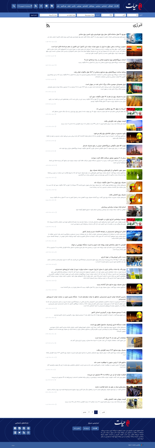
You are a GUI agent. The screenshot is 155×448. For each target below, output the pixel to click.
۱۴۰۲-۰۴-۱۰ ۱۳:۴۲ (50, 334)
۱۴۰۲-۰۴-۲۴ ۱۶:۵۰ (50, 190)
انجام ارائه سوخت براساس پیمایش (113, 207)
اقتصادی (85, 6)
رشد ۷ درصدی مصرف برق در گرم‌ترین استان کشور (108, 312)
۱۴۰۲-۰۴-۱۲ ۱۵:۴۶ (50, 318)
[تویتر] (20, 433)
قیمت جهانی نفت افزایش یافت (115, 121)
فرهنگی (110, 6)
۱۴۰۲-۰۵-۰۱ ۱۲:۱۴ (50, 104)
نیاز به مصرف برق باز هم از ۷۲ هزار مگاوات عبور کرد (107, 97)
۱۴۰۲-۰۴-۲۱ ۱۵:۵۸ (50, 200)
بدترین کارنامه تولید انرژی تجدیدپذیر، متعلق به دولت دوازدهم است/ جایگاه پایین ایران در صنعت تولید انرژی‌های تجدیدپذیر (86, 298)
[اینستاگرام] (28, 433)
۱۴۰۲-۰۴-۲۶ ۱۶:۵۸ (50, 178)
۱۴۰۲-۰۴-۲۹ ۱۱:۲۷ (50, 151)
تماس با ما (77, 428)
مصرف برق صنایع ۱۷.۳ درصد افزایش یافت (111, 350)
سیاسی (98, 6)
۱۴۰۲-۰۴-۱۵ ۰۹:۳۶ (50, 264)
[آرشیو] (15, 433)
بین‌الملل (91, 6)
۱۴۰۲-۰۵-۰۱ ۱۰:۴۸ (50, 114)
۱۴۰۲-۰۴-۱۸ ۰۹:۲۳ (50, 252)
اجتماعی (104, 6)
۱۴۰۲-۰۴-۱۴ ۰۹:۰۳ (50, 290)
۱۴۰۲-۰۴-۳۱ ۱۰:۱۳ (50, 141)
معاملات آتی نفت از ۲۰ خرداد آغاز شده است (110, 338)
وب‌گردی (63, 6)
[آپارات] (28, 428)
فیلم (69, 6)
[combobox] (132, 15)
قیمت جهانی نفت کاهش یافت (115, 399)
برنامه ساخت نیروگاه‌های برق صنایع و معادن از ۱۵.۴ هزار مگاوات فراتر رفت (100, 72)
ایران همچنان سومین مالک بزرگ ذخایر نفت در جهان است (106, 84)
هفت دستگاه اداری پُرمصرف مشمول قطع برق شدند (108, 325)
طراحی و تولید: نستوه (134, 445)
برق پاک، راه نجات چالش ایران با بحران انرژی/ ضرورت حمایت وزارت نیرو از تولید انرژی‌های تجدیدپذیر (90, 269)
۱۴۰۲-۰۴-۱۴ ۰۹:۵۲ (50, 281)
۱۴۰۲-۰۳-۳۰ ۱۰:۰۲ (50, 404)
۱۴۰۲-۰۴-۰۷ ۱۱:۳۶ (50, 343)
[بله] (20, 428)
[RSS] (48, 25)
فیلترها (98, 15)
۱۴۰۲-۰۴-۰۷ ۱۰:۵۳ (50, 357)
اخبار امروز (34, 15)
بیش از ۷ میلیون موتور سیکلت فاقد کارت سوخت (108, 158)
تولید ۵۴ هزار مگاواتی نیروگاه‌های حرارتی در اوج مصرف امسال (104, 146)
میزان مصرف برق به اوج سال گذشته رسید (111, 285)
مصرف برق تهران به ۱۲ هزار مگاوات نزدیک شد (110, 182)
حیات (133, 6)
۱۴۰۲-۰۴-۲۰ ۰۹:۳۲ (50, 212)
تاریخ (141, 15)
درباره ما (86, 428)
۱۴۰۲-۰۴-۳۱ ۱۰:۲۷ (50, 126)
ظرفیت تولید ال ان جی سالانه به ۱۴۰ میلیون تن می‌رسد (106, 375)
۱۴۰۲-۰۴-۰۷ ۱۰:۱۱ (50, 370)
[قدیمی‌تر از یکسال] (134, 38)
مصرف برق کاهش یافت (117, 195)
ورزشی (79, 6)
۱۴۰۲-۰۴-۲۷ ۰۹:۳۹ (50, 165)
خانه (115, 6)
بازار (58, 6)
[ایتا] (24, 428)
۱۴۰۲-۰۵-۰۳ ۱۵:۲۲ (50, 65)
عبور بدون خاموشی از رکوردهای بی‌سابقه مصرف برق (108, 170)
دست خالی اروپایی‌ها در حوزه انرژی (113, 257)
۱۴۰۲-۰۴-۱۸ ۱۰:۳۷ (50, 241)
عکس (73, 6)
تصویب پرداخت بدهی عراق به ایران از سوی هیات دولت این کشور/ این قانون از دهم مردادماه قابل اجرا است (88, 47)
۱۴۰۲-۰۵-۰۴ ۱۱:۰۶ (50, 56)
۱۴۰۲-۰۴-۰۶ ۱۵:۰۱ (50, 380)
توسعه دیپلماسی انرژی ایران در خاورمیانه (111, 219)
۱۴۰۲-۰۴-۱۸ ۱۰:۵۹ (50, 227)
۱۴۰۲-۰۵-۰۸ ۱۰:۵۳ (50, 42)
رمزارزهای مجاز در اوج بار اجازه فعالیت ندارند (110, 387)
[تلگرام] (15, 428)
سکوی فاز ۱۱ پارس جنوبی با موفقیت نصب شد (110, 362)
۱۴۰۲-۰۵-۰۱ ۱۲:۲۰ (50, 92)
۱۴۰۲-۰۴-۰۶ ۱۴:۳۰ (50, 392)
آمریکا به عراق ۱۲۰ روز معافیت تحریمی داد (111, 109)
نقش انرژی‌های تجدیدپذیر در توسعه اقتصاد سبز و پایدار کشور (104, 232)
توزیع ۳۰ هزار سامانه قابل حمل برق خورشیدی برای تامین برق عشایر (102, 34)
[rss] (24, 433)
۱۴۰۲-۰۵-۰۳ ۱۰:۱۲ (50, 79)
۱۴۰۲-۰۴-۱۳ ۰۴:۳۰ (50, 308)
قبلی (103, 412)
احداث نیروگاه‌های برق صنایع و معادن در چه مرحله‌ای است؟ (105, 60)
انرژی (137, 25)
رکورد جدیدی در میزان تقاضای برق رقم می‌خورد (110, 133)
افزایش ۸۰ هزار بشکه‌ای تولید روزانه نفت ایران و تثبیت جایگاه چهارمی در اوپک (98, 245)
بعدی (84, 412)
